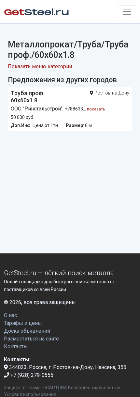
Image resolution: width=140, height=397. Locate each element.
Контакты (16, 346)
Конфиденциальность (92, 387)
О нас (10, 315)
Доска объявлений (27, 331)
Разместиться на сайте (31, 339)
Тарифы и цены (23, 323)
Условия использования (30, 394)
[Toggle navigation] (127, 11)
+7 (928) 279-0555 (31, 375)
